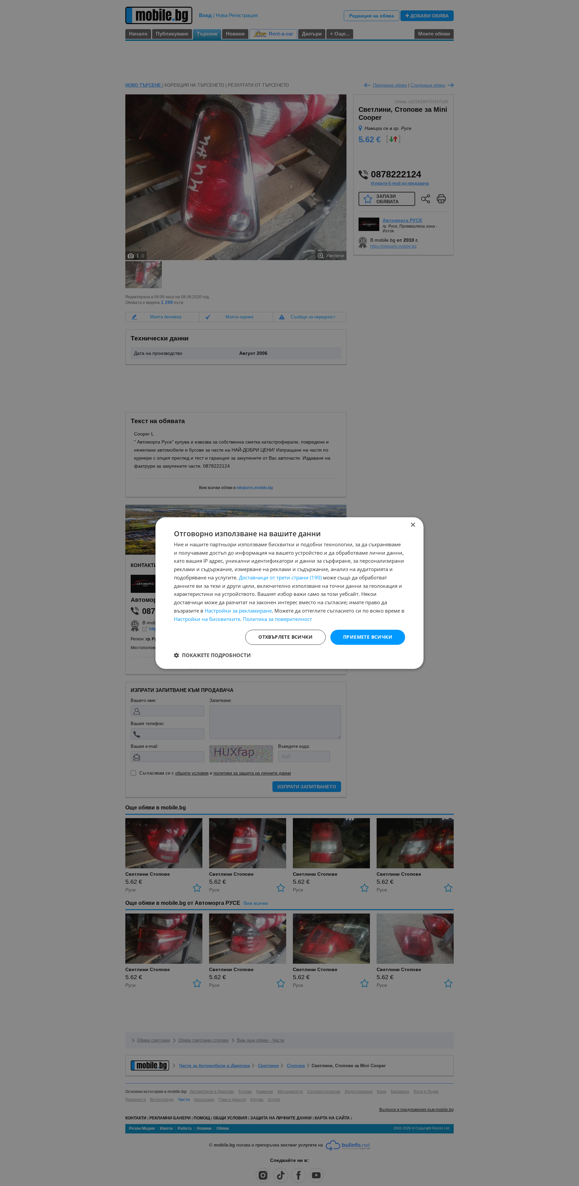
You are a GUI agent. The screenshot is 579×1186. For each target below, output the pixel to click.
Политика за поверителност (277, 619)
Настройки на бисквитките (207, 619)
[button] (212, 655)
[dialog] (289, 593)
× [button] (412, 525)
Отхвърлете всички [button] (285, 637)
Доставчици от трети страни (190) (280, 577)
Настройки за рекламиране (238, 610)
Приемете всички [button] (367, 637)
